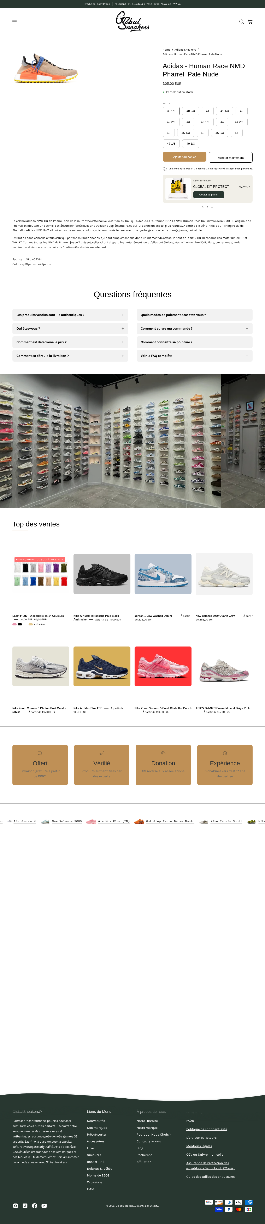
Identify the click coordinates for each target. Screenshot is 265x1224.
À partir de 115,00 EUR (108, 619)
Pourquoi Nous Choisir (154, 1134)
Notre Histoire (147, 1121)
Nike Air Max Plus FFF (87, 708)
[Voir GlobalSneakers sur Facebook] (34, 1206)
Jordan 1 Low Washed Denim (153, 615)
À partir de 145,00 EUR (217, 711)
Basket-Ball (95, 1162)
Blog (140, 1148)
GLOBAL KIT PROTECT (211, 186)
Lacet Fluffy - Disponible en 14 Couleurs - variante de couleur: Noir (20, 624)
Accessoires (96, 1141)
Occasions (94, 1182)
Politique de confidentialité (206, 1129)
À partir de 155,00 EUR (42, 711)
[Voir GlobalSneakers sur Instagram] (15, 1206)
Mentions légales (199, 1146)
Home (166, 49)
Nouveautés (96, 1121)
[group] (132, 4)
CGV (189, 1154)
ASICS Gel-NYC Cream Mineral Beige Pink (223, 708)
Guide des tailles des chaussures (210, 1177)
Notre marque (147, 1128)
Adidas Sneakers (185, 49)
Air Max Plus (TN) (144, 821)
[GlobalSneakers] (132, 21)
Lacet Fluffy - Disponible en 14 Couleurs (38, 615)
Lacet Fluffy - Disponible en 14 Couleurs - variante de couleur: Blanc (25, 624)
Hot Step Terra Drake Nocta (200, 821)
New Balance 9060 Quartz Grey (215, 615)
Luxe (90, 1148)
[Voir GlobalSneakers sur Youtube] (44, 1206)
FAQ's (190, 1121)
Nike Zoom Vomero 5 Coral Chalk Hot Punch (163, 708)
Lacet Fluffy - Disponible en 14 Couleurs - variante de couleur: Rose (14, 624)
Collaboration (20, 821)
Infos (90, 1189)
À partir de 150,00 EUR (156, 711)
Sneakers (94, 1155)
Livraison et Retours (201, 1137)
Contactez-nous (149, 1141)
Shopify (153, 1205)
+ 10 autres (39, 624)
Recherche (144, 1155)
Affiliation (144, 1162)
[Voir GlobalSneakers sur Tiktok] (25, 1206)
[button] (241, 21)
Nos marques (97, 1128)
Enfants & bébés (99, 1168)
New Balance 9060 (97, 821)
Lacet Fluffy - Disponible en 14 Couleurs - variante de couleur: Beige (31, 624)
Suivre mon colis (210, 1154)
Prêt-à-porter (96, 1134)
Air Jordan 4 (54, 821)
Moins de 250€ (98, 1175)
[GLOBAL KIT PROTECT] (178, 189)
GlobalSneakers (124, 1205)
